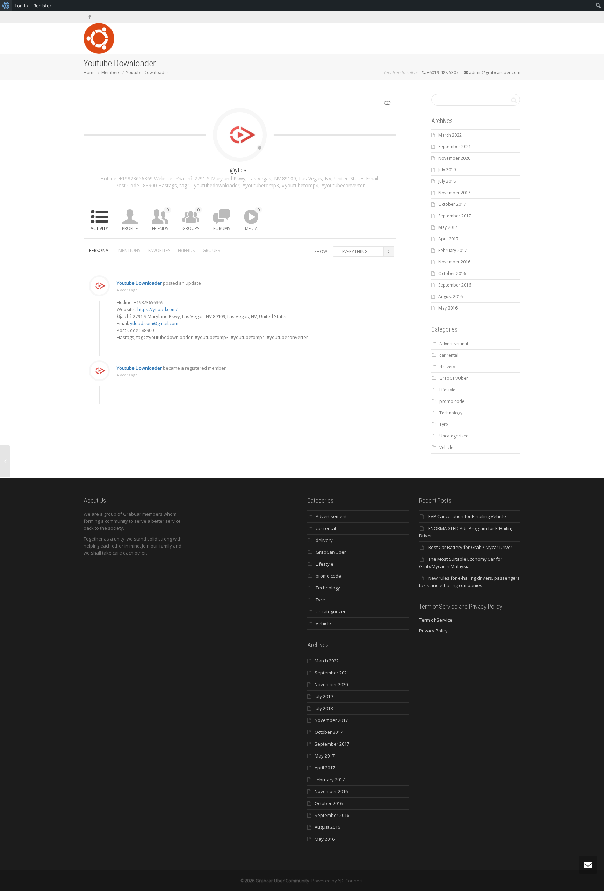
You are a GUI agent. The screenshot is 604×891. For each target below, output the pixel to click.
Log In (21, 5)
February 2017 (452, 250)
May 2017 (448, 227)
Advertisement (453, 344)
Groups (191, 219)
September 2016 (454, 285)
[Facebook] (89, 17)
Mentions (129, 250)
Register (42, 5)
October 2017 (452, 204)
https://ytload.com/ (157, 309)
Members (110, 72)
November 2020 (454, 158)
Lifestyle (447, 390)
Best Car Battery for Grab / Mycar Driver (470, 547)
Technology (450, 413)
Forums (221, 228)
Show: (321, 251)
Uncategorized (454, 436)
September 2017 (454, 216)
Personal (100, 250)
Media (252, 219)
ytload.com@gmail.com (154, 323)
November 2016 (454, 262)
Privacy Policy (433, 631)
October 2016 (452, 273)
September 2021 (454, 147)
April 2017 (448, 239)
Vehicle (446, 447)
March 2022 (450, 135)
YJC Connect (350, 880)
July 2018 (447, 181)
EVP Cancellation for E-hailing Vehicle (467, 516)
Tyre (443, 424)
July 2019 (447, 170)
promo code (452, 401)
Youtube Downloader (147, 72)
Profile (130, 228)
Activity (99, 228)
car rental (448, 355)
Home (90, 72)
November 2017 (454, 193)
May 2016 (448, 308)
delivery (447, 367)
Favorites (159, 250)
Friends (160, 219)
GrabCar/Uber (453, 378)
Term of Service (435, 620)
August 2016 (450, 296)
